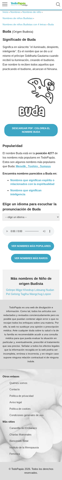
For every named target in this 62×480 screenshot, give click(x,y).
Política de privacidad (21, 395)
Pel (8, 294)
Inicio (5, 12)
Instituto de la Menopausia (24, 447)
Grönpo (11, 289)
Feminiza (14, 453)
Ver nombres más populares (31, 246)
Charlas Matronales (20, 434)
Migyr (19, 289)
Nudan (50, 289)
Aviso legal (15, 402)
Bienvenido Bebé (18, 440)
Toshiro (33, 166)
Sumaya (45, 166)
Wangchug (36, 294)
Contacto (14, 389)
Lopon (47, 294)
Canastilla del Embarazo (23, 428)
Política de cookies (20, 408)
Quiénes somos (18, 382)
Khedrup (28, 289)
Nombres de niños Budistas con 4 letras (24, 24)
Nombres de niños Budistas (18, 18)
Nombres (15, 12)
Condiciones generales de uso (26, 415)
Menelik (21, 166)
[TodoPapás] (19, 6)
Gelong (15, 294)
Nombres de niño (31, 12)
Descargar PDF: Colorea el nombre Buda (31, 130)
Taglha (24, 294)
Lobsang (40, 289)
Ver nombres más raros (31, 258)
